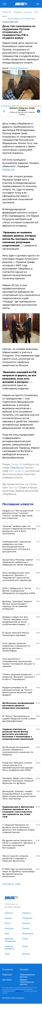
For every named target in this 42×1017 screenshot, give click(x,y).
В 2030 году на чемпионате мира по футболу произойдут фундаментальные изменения (18, 873)
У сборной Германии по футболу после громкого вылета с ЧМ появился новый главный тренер (18, 828)
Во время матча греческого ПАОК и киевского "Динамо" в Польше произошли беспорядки (18, 844)
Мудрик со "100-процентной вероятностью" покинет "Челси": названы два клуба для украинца (17, 514)
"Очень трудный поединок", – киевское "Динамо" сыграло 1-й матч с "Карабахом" (19, 676)
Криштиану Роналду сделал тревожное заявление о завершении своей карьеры (17, 562)
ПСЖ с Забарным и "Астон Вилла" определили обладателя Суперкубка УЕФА (18, 590)
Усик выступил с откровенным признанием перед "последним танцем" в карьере (18, 662)
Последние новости (17, 504)
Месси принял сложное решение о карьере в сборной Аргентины (15, 858)
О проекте (7, 969)
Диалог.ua (19, 991)
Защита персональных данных (27, 982)
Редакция (7, 975)
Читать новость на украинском (21, 19)
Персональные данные (27, 976)
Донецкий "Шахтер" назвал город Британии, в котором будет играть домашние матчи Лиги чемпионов (19, 795)
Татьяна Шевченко (18, 68)
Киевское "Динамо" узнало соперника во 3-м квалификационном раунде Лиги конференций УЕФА (17, 766)
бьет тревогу (16, 471)
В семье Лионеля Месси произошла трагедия (15, 634)
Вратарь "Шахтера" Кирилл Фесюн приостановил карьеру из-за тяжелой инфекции (17, 605)
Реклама (24, 969)
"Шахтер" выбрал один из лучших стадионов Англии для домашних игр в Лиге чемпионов (19, 530)
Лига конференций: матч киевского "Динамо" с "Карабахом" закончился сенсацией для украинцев (16, 576)
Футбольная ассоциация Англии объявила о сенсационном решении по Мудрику (17, 751)
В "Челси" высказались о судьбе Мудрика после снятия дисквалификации (19, 718)
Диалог (4, 16)
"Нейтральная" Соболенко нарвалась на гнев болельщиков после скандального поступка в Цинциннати (16, 547)
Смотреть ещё (11, 884)
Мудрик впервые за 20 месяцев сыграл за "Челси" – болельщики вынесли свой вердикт (18, 691)
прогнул (13, 487)
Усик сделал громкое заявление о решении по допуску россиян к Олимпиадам (16, 647)
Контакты (7, 980)
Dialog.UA (8, 169)
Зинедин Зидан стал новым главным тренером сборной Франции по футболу (17, 780)
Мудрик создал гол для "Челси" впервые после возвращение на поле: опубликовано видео (15, 620)
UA (37, 4)
